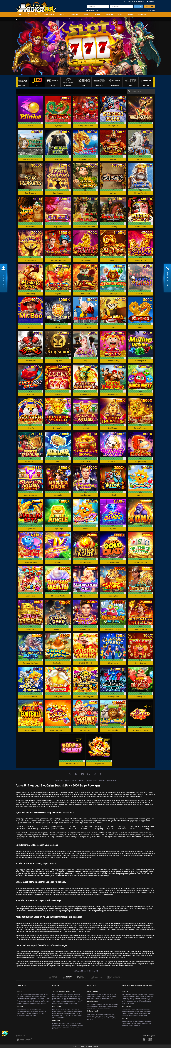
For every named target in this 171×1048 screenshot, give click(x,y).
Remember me (93, 10)
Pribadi (81, 780)
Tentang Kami (58, 780)
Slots (61, 14)
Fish (120, 14)
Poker (97, 14)
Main (31, 109)
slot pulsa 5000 (119, 821)
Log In (138, 6)
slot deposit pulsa (28, 794)
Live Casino (74, 14)
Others (130, 14)
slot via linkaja (39, 909)
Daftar (149, 6)
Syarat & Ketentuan (71, 780)
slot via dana (20, 853)
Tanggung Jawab (91, 780)
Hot (36, 14)
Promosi (142, 14)
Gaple (87, 14)
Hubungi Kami (112, 780)
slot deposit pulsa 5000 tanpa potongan (95, 953)
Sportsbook (49, 14)
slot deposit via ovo (62, 876)
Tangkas (109, 14)
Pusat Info (102, 780)
